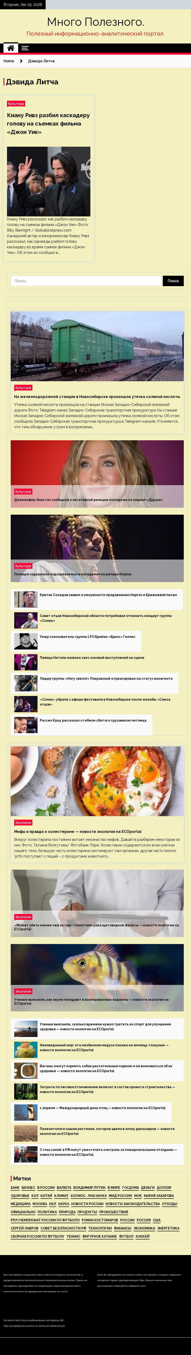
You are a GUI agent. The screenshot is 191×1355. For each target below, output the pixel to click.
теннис (73, 1236)
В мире (114, 1187)
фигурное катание (99, 1236)
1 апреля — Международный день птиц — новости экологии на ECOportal (103, 1108)
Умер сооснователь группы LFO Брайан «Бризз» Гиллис (87, 637)
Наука (63, 1204)
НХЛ (52, 1204)
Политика (47, 1212)
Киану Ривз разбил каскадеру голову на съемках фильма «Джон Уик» (48, 123)
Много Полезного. (95, 21)
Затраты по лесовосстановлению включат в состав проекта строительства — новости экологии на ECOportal (107, 1089)
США (156, 1220)
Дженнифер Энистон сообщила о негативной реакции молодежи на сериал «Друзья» (88, 500)
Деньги (148, 1187)
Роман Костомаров (100, 1220)
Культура (16, 104)
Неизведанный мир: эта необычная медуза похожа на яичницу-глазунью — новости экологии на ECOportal (104, 1047)
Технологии (100, 1228)
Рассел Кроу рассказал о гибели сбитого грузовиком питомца (93, 720)
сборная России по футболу (37, 1236)
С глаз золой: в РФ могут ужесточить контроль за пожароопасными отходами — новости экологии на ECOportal (108, 1152)
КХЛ (34, 1196)
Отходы (169, 1204)
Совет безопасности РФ (63, 1228)
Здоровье (20, 1196)
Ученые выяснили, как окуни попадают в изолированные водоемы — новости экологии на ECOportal (91, 1001)
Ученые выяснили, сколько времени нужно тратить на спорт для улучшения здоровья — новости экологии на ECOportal (105, 1026)
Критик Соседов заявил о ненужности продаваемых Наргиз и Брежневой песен (108, 595)
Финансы (122, 1228)
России (127, 1220)
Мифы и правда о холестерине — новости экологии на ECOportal (77, 831)
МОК (138, 1196)
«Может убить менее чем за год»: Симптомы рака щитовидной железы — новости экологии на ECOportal (96, 927)
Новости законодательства (133, 1204)
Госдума (130, 1187)
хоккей (143, 1236)
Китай (46, 1196)
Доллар (164, 1187)
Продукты (87, 1212)
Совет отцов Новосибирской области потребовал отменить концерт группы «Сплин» (106, 618)
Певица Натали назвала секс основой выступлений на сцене (92, 657)
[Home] (10, 48)
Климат (61, 1196)
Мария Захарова (159, 1196)
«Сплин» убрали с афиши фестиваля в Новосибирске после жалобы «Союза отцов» (105, 702)
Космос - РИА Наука (89, 1196)
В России (46, 1187)
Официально (23, 1212)
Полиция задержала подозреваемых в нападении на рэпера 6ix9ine (72, 574)
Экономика (144, 1228)
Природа (67, 1212)
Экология (23, 823)
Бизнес (28, 1187)
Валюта (64, 1187)
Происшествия (113, 1212)
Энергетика (168, 1228)
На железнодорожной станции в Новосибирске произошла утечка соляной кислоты (97, 396)
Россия (144, 1220)
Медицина (21, 1204)
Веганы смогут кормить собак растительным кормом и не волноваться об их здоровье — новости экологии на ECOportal (106, 1068)
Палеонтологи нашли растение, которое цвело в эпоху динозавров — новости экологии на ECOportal (107, 1131)
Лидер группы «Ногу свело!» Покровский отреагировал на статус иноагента (106, 678)
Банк (15, 1187)
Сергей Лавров (24, 1228)
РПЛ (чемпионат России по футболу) (45, 1220)
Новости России (87, 1204)
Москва (40, 1204)
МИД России (120, 1196)
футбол (126, 1236)
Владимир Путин (89, 1187)
